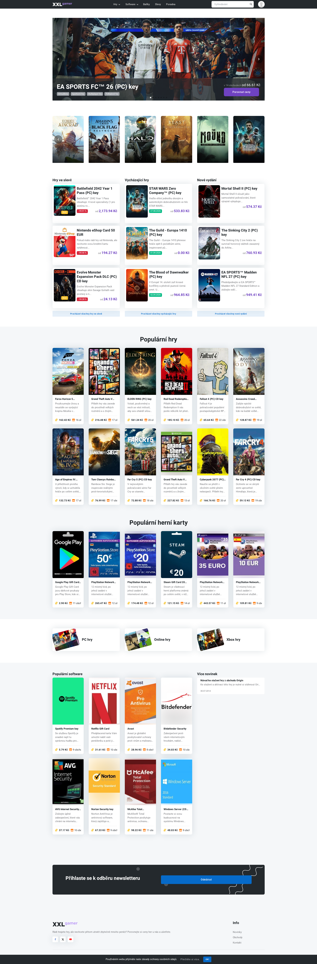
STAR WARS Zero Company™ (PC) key (165, 190)
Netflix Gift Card (100, 728)
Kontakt (237, 942)
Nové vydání (206, 180)
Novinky (237, 932)
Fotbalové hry (112, 94)
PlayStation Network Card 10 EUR (247, 582)
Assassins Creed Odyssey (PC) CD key (248, 399)
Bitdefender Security (175, 728)
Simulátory (63, 94)
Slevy (158, 4)
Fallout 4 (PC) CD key (211, 399)
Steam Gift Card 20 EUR (174, 582)
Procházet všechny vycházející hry (158, 314)
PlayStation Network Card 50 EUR (102, 582)
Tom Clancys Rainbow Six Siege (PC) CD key (103, 479)
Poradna (170, 4)
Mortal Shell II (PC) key (239, 188)
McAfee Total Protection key (135, 809)
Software (130, 4)
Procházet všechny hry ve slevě (86, 314)
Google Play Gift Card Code (67, 582)
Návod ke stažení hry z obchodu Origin (221, 680)
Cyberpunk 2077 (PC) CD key (212, 479)
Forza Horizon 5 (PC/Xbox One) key (65, 399)
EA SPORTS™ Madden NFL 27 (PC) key (239, 274)
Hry (115, 4)
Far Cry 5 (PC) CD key (139, 479)
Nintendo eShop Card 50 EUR (96, 232)
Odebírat (206, 879)
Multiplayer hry (95, 94)
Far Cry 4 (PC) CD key (248, 479)
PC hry (87, 639)
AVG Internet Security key (67, 809)
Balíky (146, 4)
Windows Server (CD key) (175, 809)
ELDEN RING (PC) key (139, 399)
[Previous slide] (58, 139)
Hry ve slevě (62, 180)
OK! (207, 959)
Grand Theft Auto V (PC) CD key (101, 399)
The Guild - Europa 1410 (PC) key (168, 232)
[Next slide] (259, 139)
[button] (261, 4)
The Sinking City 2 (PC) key (239, 232)
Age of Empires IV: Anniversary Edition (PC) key (66, 479)
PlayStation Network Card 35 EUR (211, 582)
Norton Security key (102, 809)
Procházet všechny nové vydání (231, 314)
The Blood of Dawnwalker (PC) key (169, 274)
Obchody (237, 937)
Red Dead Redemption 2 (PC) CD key (176, 399)
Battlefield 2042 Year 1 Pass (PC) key (94, 190)
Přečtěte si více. (190, 959)
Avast (130, 728)
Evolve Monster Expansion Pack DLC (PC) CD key (97, 277)
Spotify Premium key (66, 728)
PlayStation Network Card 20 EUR (138, 582)
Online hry (162, 639)
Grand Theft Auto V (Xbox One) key (174, 479)
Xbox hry (233, 639)
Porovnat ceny (241, 92)
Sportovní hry (78, 94)
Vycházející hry (137, 180)
